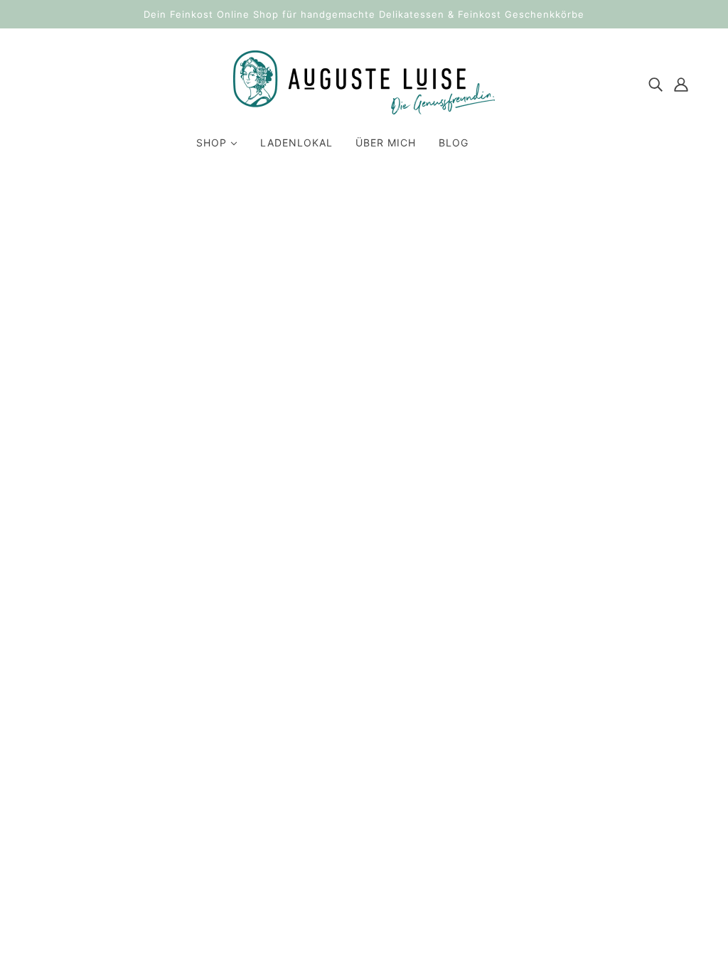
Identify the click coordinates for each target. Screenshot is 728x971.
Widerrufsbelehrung (571, 778)
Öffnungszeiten (560, 846)
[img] (655, 83)
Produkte (434, 377)
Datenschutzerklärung (578, 795)
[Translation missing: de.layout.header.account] (681, 83)
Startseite (343, 360)
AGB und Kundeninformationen (600, 812)
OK (443, 831)
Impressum (548, 760)
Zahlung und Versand (575, 829)
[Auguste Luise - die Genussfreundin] (364, 110)
